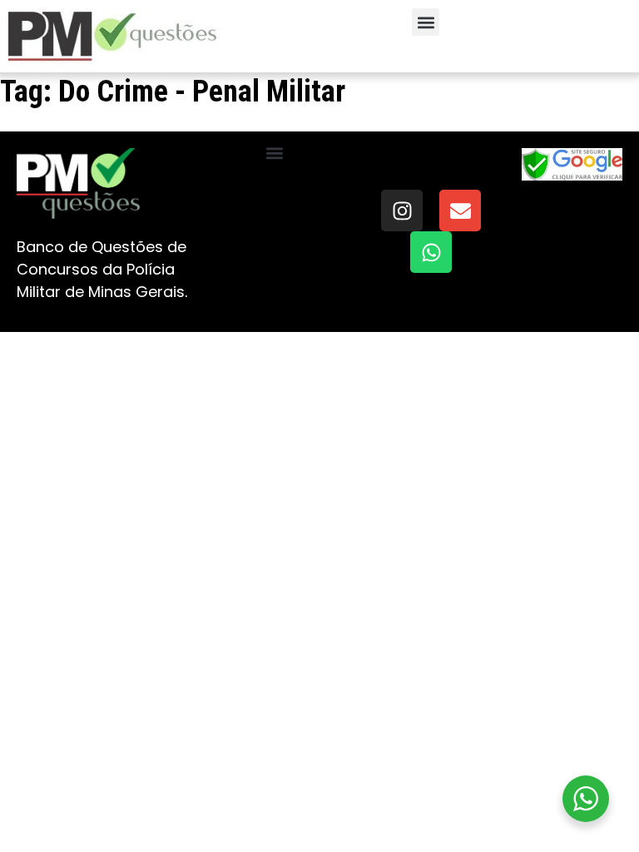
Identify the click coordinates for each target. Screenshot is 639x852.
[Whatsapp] (431, 252)
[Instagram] (402, 210)
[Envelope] (460, 210)
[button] (425, 22)
